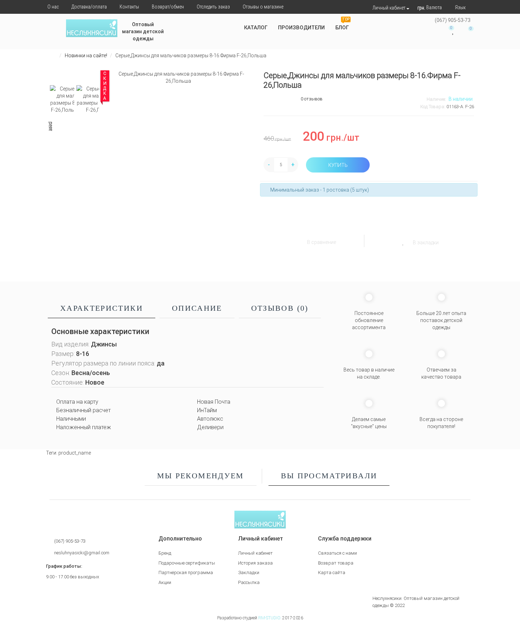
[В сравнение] (298, 240)
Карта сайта (331, 572)
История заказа (255, 563)
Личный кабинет (255, 553)
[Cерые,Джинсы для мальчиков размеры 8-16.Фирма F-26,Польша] (178, 77)
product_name (74, 453)
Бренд (164, 553)
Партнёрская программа (185, 572)
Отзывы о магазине (263, 7)
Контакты (129, 7)
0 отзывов (312, 98)
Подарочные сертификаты (186, 563)
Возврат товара (335, 563)
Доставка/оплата (89, 7)
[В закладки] (403, 240)
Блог (342, 25)
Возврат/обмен (168, 7)
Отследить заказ (213, 7)
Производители (301, 27)
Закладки (248, 572)
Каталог (255, 27)
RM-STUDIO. (269, 617)
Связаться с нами (337, 553)
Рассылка (249, 582)
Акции (164, 582)
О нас (53, 7)
